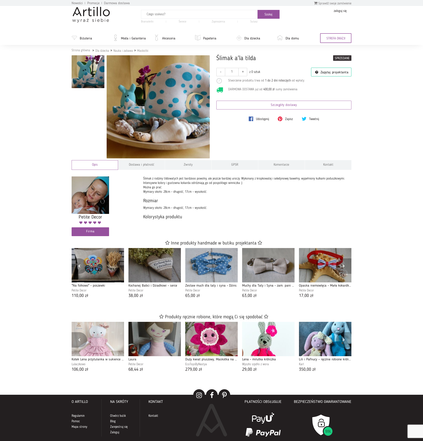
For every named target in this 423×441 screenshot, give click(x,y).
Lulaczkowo (78, 364)
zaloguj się (340, 11)
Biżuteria (86, 38)
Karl (301, 364)
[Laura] (154, 339)
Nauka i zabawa (123, 50)
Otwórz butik (118, 415)
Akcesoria (168, 38)
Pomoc (76, 421)
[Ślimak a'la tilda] (158, 107)
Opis (95, 165)
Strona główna (81, 50)
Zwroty (188, 165)
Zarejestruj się (119, 426)
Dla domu (292, 38)
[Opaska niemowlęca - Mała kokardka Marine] (325, 265)
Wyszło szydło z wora (255, 364)
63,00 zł (249, 296)
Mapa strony (79, 426)
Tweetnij (313, 119)
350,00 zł (307, 369)
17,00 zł (306, 296)
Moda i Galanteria (133, 38)
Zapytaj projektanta (333, 72)
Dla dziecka (252, 38)
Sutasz (254, 21)
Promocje (93, 3)
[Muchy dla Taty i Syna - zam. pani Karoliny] (268, 265)
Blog (113, 421)
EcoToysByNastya (196, 364)
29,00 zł (249, 369)
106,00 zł (80, 369)
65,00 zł (192, 296)
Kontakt (328, 165)
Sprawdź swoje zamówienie (334, 3)
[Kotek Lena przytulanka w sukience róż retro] (98, 339)
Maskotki (142, 50)
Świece (182, 21)
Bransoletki (147, 21)
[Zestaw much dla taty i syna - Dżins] (211, 265)
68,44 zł (135, 369)
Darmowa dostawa (117, 3)
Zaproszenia (218, 21)
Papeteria (209, 38)
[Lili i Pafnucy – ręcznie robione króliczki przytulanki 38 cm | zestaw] (325, 339)
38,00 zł (135, 296)
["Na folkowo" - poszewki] (98, 265)
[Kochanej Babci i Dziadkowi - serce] (154, 265)
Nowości (77, 3)
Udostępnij (262, 119)
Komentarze (281, 165)
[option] (98, 273)
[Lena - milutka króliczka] (268, 339)
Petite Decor (79, 290)
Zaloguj (114, 432)
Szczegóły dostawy (284, 105)
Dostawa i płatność (141, 165)
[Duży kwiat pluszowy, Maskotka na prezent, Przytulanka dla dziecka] (211, 339)
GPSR (234, 165)
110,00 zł (80, 296)
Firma (90, 231)
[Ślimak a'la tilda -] (88, 71)
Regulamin (78, 415)
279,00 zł (193, 369)
